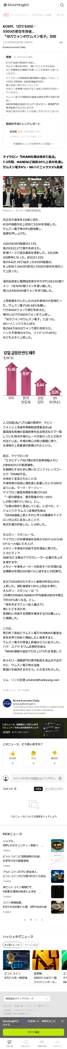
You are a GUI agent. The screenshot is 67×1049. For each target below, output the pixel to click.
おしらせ (7, 1006)
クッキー (23, 1021)
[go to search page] (62, 5)
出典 (61, 42)
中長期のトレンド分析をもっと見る (31, 143)
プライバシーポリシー (25, 1010)
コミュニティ (26, 1046)
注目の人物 (42, 1046)
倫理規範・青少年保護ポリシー (17, 1014)
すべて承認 (33, 1032)
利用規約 (7, 1010)
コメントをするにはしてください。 (35, 778)
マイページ (57, 1046)
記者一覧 (19, 1006)
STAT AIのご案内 (24, 57)
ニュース (9, 1046)
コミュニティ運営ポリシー (38, 1006)
